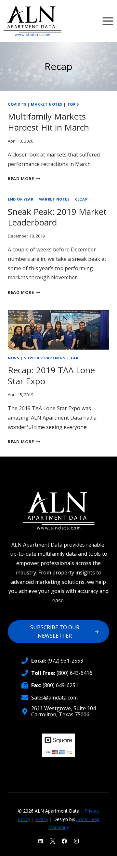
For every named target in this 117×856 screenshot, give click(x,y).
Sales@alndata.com (54, 697)
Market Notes (46, 104)
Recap (80, 199)
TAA (74, 357)
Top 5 (73, 104)
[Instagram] (76, 841)
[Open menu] (107, 21)
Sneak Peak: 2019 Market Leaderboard (57, 217)
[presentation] (58, 330)
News (13, 357)
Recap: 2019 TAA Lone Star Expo (51, 375)
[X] (52, 841)
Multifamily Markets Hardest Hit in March (48, 121)
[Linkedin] (40, 841)
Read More (24, 178)
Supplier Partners (45, 357)
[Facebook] (64, 841)
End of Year (20, 199)
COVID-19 (17, 104)
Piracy (41, 819)
